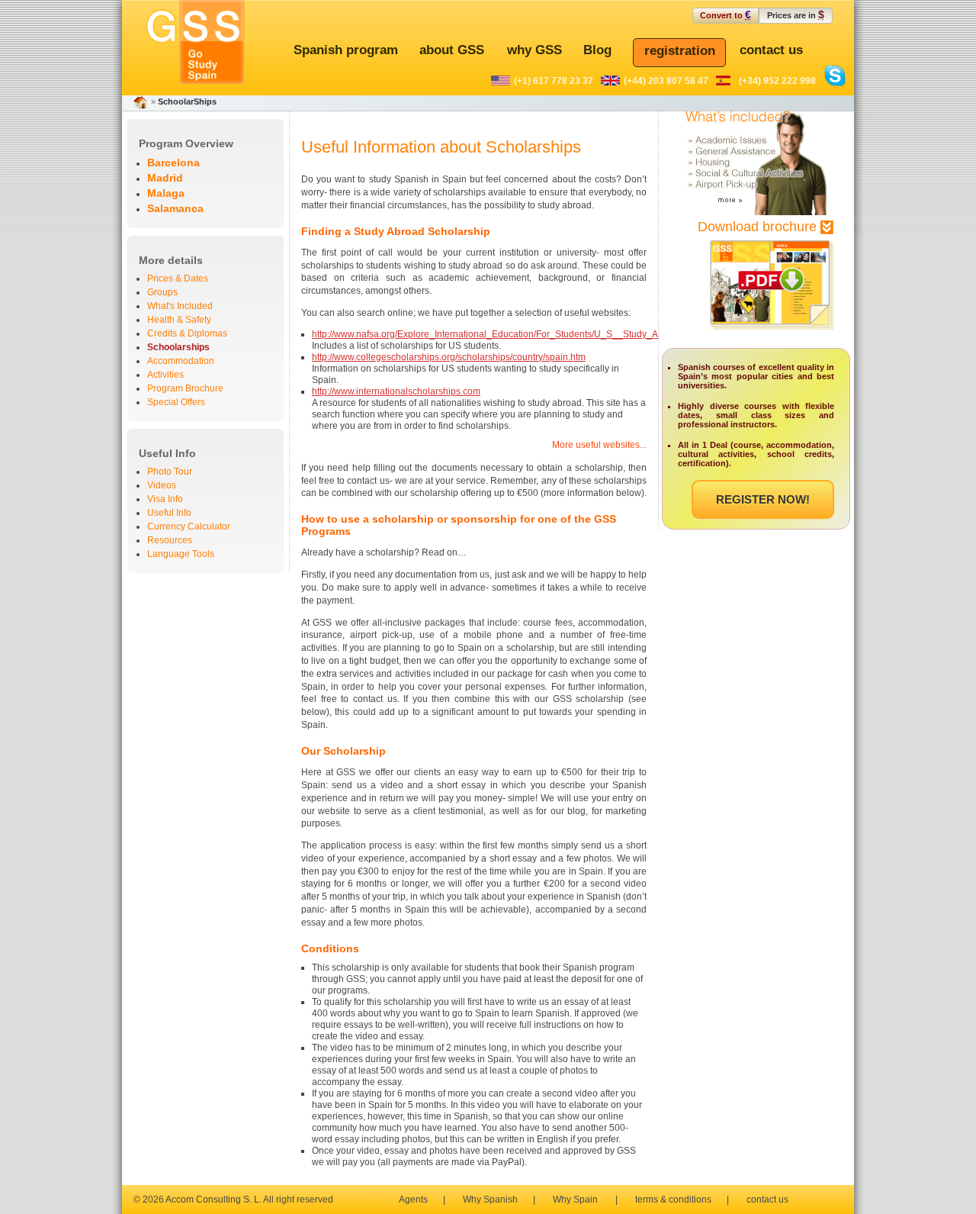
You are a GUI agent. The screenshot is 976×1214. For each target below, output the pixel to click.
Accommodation (180, 361)
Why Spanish (490, 1199)
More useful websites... (599, 445)
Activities (165, 374)
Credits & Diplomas (187, 333)
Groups (162, 292)
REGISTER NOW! (763, 499)
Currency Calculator (188, 526)
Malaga (166, 193)
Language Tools (180, 554)
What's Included (180, 306)
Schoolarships (178, 347)
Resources (169, 540)
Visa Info (165, 499)
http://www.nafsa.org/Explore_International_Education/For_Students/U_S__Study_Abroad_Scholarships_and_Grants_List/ (565, 334)
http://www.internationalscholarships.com (396, 391)
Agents (413, 1199)
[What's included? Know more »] (756, 212)
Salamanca (175, 208)
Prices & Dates (177, 278)
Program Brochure (185, 388)
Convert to (725, 14)
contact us (767, 1199)
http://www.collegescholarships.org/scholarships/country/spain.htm (449, 357)
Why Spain (575, 1199)
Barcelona (173, 162)
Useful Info (169, 512)
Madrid (165, 178)
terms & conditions (673, 1199)
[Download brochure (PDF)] (756, 337)
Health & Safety (179, 319)
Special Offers (176, 402)
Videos (161, 485)
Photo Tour (169, 471)
